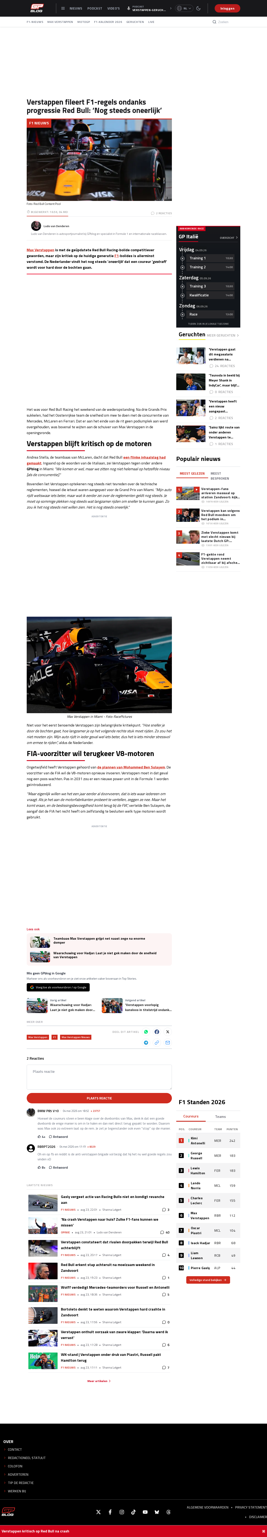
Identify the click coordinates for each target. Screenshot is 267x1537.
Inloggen (227, 8)
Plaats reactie (99, 1098)
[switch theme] (198, 8)
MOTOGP (83, 22)
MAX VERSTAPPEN (60, 22)
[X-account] (98, 1512)
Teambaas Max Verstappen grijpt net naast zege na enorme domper (99, 940)
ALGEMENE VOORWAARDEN (207, 1507)
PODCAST (95, 8)
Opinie (65, 1232)
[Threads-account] (168, 1512)
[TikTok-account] (133, 1512)
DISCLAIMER (258, 1516)
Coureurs (191, 1116)
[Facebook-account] (110, 1512)
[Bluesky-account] (156, 1512)
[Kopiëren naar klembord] (157, 1042)
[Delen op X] (168, 1032)
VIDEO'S (113, 8)
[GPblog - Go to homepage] (8, 1512)
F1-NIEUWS (35, 22)
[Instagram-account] (121, 1512)
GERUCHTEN (135, 22)
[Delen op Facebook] (157, 1032)
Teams (220, 1116)
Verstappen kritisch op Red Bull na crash (35, 1531)
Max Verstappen (40, 250)
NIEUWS (76, 8)
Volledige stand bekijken (206, 1280)
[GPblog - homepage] (37, 8)
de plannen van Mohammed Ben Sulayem (131, 767)
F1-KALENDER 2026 (108, 22)
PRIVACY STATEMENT (251, 1507)
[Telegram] (146, 1042)
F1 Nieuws (39, 123)
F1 (117, 256)
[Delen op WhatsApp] (146, 1032)
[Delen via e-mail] (168, 1042)
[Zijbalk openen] (62, 8)
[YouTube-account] (145, 1512)
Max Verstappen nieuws (76, 1037)
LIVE (151, 22)
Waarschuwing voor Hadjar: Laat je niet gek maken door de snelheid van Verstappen (104, 955)
